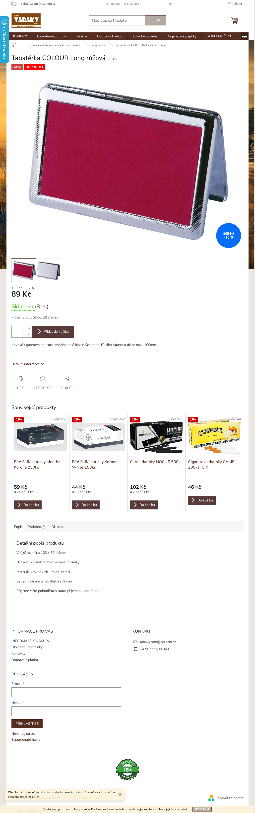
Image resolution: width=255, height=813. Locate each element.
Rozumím (202, 809)
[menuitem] (19, 36)
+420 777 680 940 (154, 649)
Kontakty (18, 653)
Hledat (155, 20)
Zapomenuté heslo (25, 739)
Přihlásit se (27, 723)
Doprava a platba (24, 659)
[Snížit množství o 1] (29, 334)
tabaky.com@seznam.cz (158, 642)
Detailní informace (25, 364)
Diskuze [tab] (58, 526)
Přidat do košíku (56, 331)
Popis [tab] (18, 526)
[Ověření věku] (127, 769)
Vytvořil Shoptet (231, 798)
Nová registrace (23, 733)
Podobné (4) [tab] (37, 526)
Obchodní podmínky (27, 647)
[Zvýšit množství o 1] (29, 329)
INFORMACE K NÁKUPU (122, 4)
